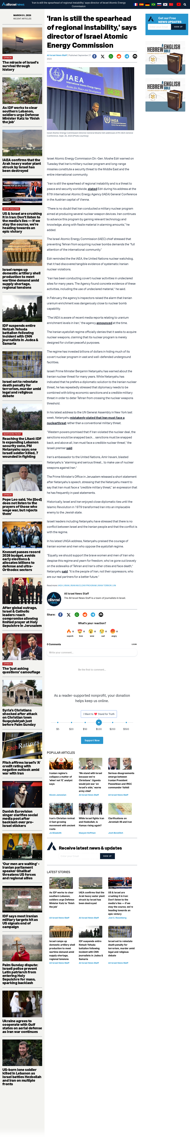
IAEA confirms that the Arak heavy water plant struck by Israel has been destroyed (21, 165)
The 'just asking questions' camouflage (21, 670)
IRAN (67, 585)
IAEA (61, 585)
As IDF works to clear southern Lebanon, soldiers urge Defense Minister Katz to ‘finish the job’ (21, 114)
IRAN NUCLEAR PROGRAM (84, 585)
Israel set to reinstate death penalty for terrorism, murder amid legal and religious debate (21, 388)
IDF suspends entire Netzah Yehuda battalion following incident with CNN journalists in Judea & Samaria (20, 334)
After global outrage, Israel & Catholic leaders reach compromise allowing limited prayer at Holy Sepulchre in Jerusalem (22, 616)
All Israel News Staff (57, 55)
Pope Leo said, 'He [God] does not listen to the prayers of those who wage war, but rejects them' (22, 506)
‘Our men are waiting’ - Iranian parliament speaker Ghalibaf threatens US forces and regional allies (20, 870)
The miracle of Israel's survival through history (20, 66)
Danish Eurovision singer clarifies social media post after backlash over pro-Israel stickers (20, 818)
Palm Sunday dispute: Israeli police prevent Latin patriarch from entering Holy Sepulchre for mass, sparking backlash (20, 974)
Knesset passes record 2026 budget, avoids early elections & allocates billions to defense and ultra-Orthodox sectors (21, 561)
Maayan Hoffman (87, 833)
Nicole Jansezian (57, 795)
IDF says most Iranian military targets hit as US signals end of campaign (20, 921)
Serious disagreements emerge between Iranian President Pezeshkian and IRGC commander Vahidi (121, 780)
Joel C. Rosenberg (117, 917)
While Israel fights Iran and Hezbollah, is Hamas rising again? (91, 822)
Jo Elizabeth (55, 833)
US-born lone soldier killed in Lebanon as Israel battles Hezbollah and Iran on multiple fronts (21, 1076)
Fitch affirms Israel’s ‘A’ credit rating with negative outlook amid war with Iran (21, 767)
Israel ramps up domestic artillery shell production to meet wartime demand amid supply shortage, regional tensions (21, 278)
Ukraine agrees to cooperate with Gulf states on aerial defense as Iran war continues (22, 1026)
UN (114, 585)
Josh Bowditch (115, 833)
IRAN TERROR (105, 585)
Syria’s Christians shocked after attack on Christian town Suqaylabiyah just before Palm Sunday (19, 717)
